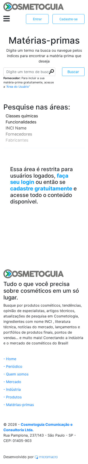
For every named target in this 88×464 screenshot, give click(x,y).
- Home (9, 359)
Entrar (37, 19)
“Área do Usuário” (18, 86)
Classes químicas (22, 116)
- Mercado (12, 381)
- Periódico (12, 366)
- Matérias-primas (18, 404)
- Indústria (12, 389)
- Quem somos (15, 374)
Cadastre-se (68, 19)
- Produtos (12, 397)
